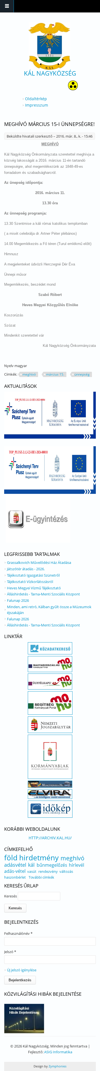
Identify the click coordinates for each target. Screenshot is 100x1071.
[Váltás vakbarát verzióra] (73, 88)
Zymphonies (57, 1066)
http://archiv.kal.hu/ (50, 837)
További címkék (41, 877)
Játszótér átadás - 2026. (26, 568)
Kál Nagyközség (50, 73)
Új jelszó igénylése (21, 969)
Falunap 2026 (18, 600)
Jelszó (10, 951)
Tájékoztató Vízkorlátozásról (30, 581)
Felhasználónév (18, 933)
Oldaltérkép (36, 98)
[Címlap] (49, 46)
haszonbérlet (15, 877)
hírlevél (76, 865)
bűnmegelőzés (52, 865)
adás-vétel (15, 871)
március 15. (55, 374)
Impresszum (36, 105)
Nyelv (9, 365)
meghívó (29, 374)
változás (66, 871)
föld (11, 858)
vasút (31, 871)
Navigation (7, 6)
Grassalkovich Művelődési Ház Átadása (39, 562)
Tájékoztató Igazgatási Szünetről (33, 575)
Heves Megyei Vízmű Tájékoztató (34, 587)
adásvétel (15, 864)
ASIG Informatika (58, 1051)
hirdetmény (39, 858)
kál (31, 864)
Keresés (11, 896)
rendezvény (48, 871)
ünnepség (82, 374)
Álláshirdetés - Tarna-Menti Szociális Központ (43, 594)
